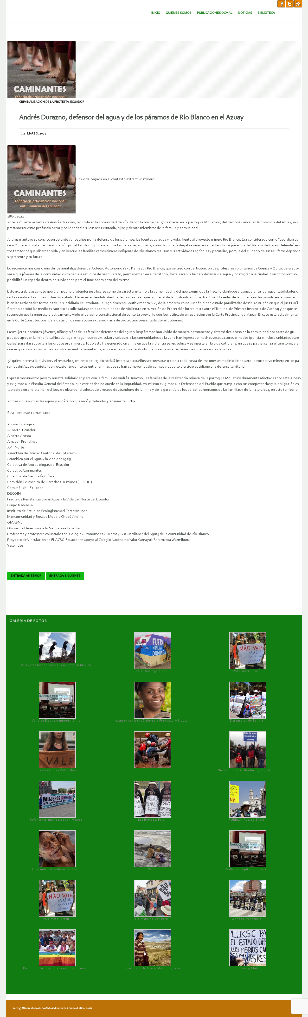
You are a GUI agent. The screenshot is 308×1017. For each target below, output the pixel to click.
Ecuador (77, 101)
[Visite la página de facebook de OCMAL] (281, 4)
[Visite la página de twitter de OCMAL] (290, 4)
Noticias (245, 13)
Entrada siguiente (65, 576)
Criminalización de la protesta (44, 101)
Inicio (155, 13)
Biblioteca (266, 13)
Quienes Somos (179, 13)
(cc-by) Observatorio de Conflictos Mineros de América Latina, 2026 (52, 1008)
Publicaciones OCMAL (214, 13)
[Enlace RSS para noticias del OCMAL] (298, 4)
